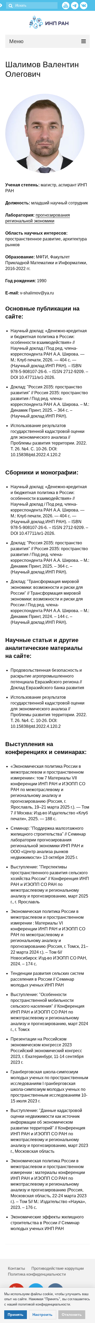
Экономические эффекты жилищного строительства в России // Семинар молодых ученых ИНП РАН (47, 1223)
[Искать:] (32, 5)
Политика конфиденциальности (37, 1274)
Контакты (16, 1268)
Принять (15, 1314)
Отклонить (72, 1314)
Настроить (42, 1314)
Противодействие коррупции (57, 1268)
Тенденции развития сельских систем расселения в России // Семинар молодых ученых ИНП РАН (47, 979)
